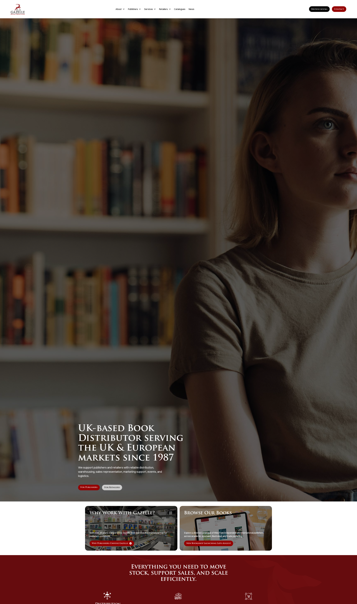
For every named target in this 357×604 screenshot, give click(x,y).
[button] (120, 9)
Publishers (133, 9)
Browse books (319, 9)
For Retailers (112, 488)
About (118, 9)
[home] (34, 9)
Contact (339, 9)
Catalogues (179, 9)
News (191, 9)
